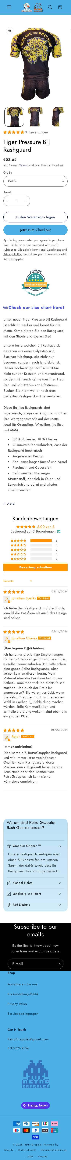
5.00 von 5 (46, 526)
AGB (30, 1156)
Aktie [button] (11, 503)
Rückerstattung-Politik (23, 994)
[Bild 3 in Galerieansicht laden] (56, 116)
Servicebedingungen (23, 1013)
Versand (23, 165)
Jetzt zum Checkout (35, 229)
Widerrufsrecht (27, 1150)
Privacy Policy (17, 1004)
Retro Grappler (33, 1144)
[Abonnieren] (58, 964)
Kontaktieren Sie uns (22, 984)
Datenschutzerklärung (54, 1150)
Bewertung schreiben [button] (35, 567)
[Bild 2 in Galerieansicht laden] (35, 116)
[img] (13, 592)
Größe (7, 173)
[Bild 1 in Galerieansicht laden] (14, 116)
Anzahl (7, 192)
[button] (9, 7)
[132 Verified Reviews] (35, 297)
